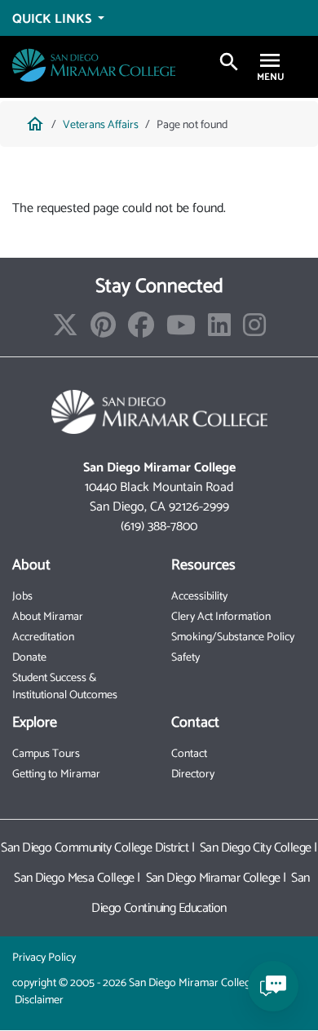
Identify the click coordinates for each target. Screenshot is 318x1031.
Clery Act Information (221, 617)
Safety (185, 657)
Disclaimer (39, 1000)
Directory (192, 774)
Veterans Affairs (101, 125)
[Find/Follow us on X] (65, 331)
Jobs (22, 596)
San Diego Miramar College (213, 878)
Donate (29, 657)
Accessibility (199, 596)
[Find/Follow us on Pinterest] (103, 331)
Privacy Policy (44, 958)
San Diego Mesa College (74, 878)
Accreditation (43, 637)
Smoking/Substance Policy (232, 637)
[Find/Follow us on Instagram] (254, 331)
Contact (189, 754)
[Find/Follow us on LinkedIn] (219, 331)
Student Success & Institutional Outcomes (64, 687)
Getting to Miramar (56, 774)
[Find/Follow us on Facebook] (141, 331)
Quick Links (53, 18)
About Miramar (47, 617)
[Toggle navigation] (270, 62)
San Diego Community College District (94, 848)
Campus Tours (46, 754)
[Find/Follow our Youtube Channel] (181, 331)
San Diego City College (255, 848)
